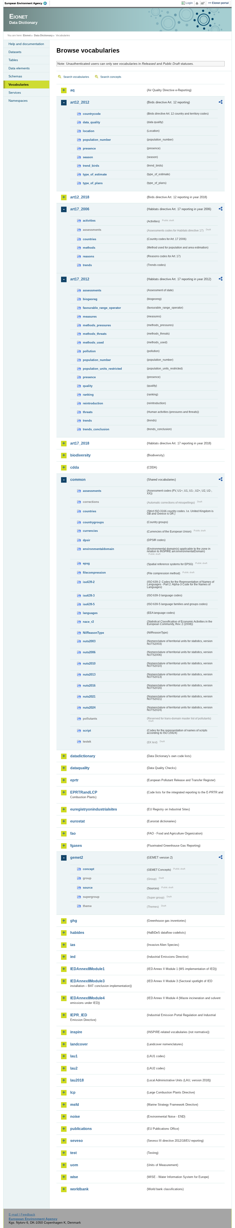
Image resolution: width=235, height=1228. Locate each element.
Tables (13, 60)
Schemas (15, 76)
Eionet (27, 35)
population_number (97, 139)
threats (87, 412)
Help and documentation (26, 44)
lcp (73, 1092)
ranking (88, 394)
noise (75, 1116)
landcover (79, 1044)
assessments (92, 290)
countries (89, 239)
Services (14, 92)
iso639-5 (89, 604)
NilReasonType (93, 632)
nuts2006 (89, 652)
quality (87, 386)
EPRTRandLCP (83, 792)
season (88, 157)
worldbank (79, 1189)
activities (89, 220)
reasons (88, 256)
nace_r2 (88, 621)
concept (88, 869)
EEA (27, 3)
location (88, 131)
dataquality (80, 768)
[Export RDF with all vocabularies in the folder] (220, 102)
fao (73, 833)
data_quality (91, 122)
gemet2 (76, 857)
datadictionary (82, 756)
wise (74, 1177)
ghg (73, 921)
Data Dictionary (43, 35)
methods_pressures (97, 325)
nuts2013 (89, 674)
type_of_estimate (95, 174)
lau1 (74, 1056)
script (87, 730)
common (78, 480)
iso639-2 (89, 582)
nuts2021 (89, 696)
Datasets (14, 52)
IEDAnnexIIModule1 (87, 969)
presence (89, 148)
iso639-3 (89, 595)
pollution (89, 351)
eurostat (77, 821)
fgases (76, 846)
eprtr (74, 780)
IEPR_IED (78, 1015)
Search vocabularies (76, 77)
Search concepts (110, 77)
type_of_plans (93, 183)
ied (73, 957)
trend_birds (91, 165)
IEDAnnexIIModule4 (87, 998)
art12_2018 (79, 197)
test (73, 1153)
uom (74, 1165)
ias (72, 945)
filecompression (94, 572)
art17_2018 (79, 443)
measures (90, 316)
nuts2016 (89, 685)
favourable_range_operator (102, 308)
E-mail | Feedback (22, 1214)
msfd (74, 1105)
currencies (90, 530)
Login (189, 3)
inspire (76, 1032)
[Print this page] (197, 3)
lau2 (74, 1068)
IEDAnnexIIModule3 (87, 981)
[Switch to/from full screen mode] (203, 3)
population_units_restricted (102, 368)
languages (90, 613)
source (87, 887)
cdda (74, 467)
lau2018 (77, 1080)
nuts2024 (89, 707)
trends (87, 265)
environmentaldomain (98, 549)
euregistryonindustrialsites (93, 809)
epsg (86, 563)
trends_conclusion (96, 429)
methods (89, 247)
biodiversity (80, 455)
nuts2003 (89, 641)
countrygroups (93, 522)
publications (81, 1129)
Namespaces (18, 100)
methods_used (93, 342)
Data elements (19, 68)
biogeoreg (90, 299)
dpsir (86, 540)
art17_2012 (79, 279)
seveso (76, 1141)
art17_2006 (79, 209)
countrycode (92, 113)
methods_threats (94, 333)
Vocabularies (18, 84)
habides (77, 933)
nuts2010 (89, 663)
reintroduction (93, 403)
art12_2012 (79, 102)
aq (72, 90)
